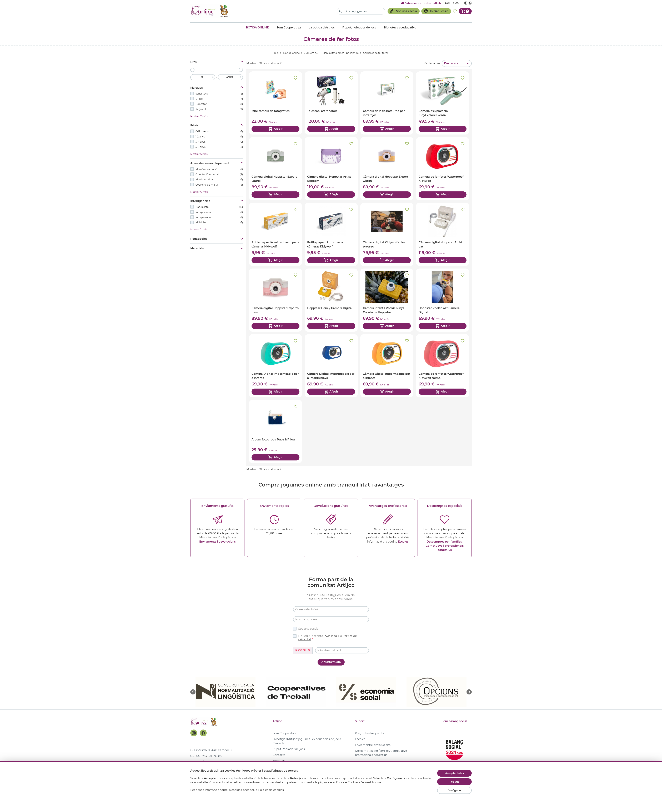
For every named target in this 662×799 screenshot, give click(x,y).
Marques (196, 87)
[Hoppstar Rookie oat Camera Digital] (442, 300)
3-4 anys (219, 141)
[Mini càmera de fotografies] (275, 103)
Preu (193, 62)
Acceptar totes (454, 773)
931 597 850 (215, 756)
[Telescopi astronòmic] (331, 103)
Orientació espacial (219, 174)
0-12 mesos (219, 131)
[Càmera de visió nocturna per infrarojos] (386, 103)
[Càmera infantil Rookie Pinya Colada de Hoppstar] (386, 300)
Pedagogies (198, 238)
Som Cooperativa (289, 27)
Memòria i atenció (219, 169)
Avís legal (331, 636)
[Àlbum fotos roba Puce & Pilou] (275, 431)
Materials (197, 248)
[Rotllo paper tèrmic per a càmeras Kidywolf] (331, 234)
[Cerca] (341, 11)
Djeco (219, 98)
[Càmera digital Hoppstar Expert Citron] (386, 168)
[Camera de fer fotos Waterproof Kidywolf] (442, 168)
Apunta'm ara (331, 662)
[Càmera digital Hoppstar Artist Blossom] (331, 168)
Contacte (279, 755)
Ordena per (432, 63)
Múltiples (219, 222)
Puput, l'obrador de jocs (289, 749)
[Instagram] (193, 732)
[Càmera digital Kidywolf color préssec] (386, 234)
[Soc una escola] (404, 11)
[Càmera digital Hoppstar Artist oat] (442, 234)
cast (456, 3)
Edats (194, 125)
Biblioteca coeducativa (400, 27)
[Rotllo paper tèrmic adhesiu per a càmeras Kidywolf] (275, 234)
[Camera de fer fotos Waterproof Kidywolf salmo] (442, 365)
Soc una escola (308, 628)
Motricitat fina (219, 179)
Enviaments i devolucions (217, 541)
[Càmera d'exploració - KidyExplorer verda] (442, 103)
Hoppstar (219, 104)
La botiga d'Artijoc (322, 27)
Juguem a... (311, 52)
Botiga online (257, 27)
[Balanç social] (454, 748)
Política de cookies (271, 790)
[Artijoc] (210, 11)
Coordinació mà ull (219, 184)
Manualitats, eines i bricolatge (341, 52)
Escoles (403, 541)
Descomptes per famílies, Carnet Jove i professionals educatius (445, 546)
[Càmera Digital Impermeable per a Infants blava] (331, 365)
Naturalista (219, 207)
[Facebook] (203, 732)
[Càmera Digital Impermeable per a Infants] (275, 365)
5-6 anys (219, 146)
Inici (276, 52)
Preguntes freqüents (369, 733)
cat (448, 3)
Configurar (454, 790)
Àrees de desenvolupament (209, 163)
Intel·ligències (200, 201)
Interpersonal (219, 212)
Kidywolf (219, 109)
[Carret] (465, 11)
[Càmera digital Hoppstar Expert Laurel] (275, 168)
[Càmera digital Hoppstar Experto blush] (275, 300)
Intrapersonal (219, 217)
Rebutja (454, 781)
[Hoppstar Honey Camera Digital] (331, 300)
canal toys (219, 93)
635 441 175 (197, 756)
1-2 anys (219, 136)
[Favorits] (455, 11)
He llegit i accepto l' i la (327, 637)
